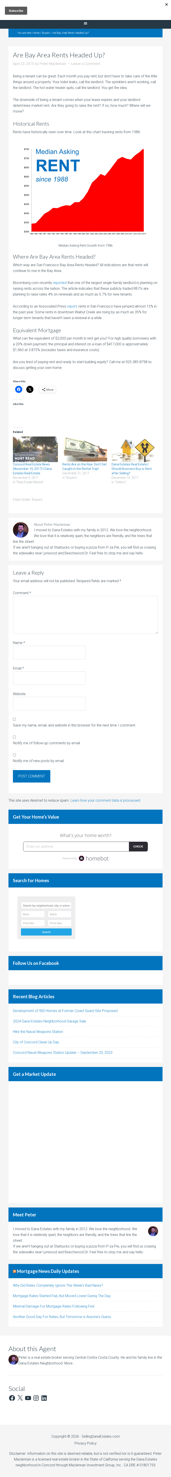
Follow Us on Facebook (36, 963)
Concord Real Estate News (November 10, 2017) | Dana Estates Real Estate (32, 469)
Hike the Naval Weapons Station (38, 1032)
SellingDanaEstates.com (101, 1436)
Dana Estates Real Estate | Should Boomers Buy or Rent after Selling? (132, 469)
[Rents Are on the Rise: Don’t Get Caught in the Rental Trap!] (84, 449)
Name (19, 643)
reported (60, 283)
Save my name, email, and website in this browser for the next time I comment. (74, 725)
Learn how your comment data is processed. (106, 800)
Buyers (37, 499)
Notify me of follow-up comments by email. (47, 743)
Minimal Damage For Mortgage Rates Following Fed (53, 1306)
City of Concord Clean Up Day (36, 1042)
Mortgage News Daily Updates (48, 1271)
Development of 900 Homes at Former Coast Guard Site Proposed (65, 1011)
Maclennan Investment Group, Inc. (95, 1465)
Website (19, 694)
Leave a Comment (85, 64)
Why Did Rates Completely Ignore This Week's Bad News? (58, 1285)
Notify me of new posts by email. (39, 761)
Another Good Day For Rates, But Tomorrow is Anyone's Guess (62, 1317)
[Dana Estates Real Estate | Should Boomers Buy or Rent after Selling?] (134, 449)
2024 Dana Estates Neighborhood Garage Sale (49, 1021)
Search (46, 932)
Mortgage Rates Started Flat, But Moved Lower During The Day (62, 1296)
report (72, 306)
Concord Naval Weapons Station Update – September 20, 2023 (62, 1052)
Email (18, 668)
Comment (22, 593)
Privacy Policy (86, 1443)
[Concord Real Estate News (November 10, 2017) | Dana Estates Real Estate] (35, 449)
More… (69, 1363)
